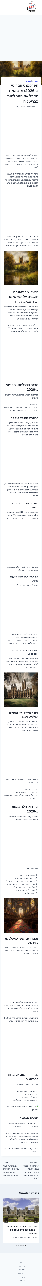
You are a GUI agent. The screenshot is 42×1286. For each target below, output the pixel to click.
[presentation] (21, 1210)
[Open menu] (5, 7)
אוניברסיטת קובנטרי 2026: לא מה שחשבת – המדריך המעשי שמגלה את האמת (31, 1170)
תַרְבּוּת (28, 81)
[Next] (6, 1220)
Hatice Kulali (31, 106)
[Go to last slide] (36, 1220)
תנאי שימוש (22, 1279)
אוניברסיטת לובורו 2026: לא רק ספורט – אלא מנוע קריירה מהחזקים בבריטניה (11, 1168)
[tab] (25, 1245)
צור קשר (21, 1273)
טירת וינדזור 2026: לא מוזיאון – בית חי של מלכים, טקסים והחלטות (22, 1230)
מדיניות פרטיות (22, 1267)
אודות (21, 1262)
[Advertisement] (21, 39)
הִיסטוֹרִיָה (35, 81)
